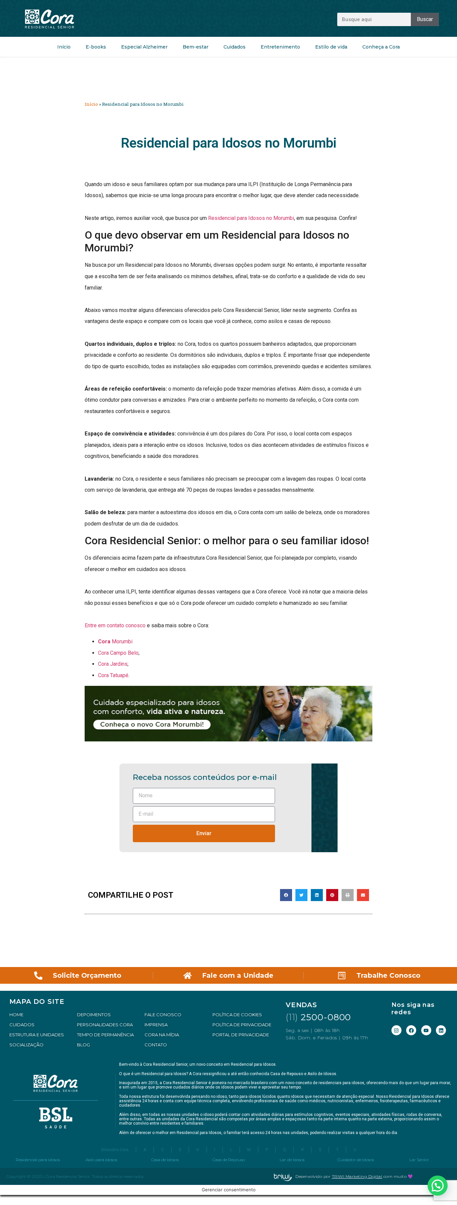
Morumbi (115, 641)
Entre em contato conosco (115, 625)
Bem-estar (195, 47)
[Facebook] (411, 1030)
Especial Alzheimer (144, 47)
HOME (16, 1014)
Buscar (425, 19)
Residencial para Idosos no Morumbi (251, 218)
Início (64, 47)
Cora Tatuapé (113, 675)
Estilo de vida (331, 47)
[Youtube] (426, 1030)
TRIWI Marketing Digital (357, 1176)
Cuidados (234, 47)
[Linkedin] (441, 1030)
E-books (96, 47)
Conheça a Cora (381, 47)
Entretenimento (280, 47)
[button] (286, 895)
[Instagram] (396, 1030)
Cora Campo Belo (118, 653)
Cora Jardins (112, 664)
